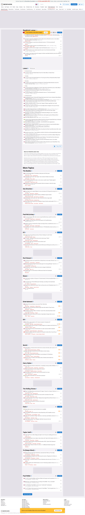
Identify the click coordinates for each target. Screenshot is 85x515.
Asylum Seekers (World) (40, 334)
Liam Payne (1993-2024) (29, 200)
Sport (46, 7)
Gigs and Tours (36, 287)
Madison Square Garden (29, 196)
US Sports (36, 440)
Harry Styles (44, 9)
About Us (3, 502)
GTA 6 (26, 316)
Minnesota (27, 272)
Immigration (33, 334)
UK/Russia (27, 327)
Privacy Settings (67, 505)
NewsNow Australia (26, 507)
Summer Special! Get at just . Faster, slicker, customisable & (42, 1)
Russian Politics (36, 356)
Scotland (29, 185)
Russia (34, 327)
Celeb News (38, 262)
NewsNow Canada (25, 506)
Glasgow (31, 287)
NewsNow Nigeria (25, 503)
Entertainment (51, 7)
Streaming (32, 316)
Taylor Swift (61, 9)
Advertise (45, 502)
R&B (33, 46)
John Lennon (27, 182)
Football (42, 7)
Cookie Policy (66, 502)
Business (37, 7)
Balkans (38, 349)
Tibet (26, 353)
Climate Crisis (29, 7)
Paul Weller (69, 9)
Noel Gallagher (27, 243)
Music (29, 41)
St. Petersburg (27, 356)
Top (24, 32)
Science (60, 7)
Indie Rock (27, 411)
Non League (27, 269)
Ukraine (21, 7)
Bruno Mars (27, 46)
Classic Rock (27, 175)
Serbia (26, 349)
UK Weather (27, 324)
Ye (65, 9)
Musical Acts (11, 9)
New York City (36, 196)
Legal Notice (66, 503)
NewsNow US (24, 502)
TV (32, 411)
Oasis (57, 9)
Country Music (32, 262)
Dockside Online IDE (47, 504)
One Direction (23, 9)
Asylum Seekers (28, 334)
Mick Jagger (27, 396)
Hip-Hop (26, 41)
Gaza (17, 7)
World (14, 7)
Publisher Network (46, 500)
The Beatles (17, 9)
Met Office (31, 324)
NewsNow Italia (25, 505)
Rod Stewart (38, 9)
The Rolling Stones (51, 9)
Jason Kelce (32, 440)
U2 (34, 9)
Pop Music (36, 193)
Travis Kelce (27, 440)
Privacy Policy (66, 500)
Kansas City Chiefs (28, 443)
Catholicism (32, 309)
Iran (24, 7)
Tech (57, 7)
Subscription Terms (68, 504)
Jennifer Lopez (75, 9)
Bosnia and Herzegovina (32, 349)
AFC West (39, 443)
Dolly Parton (32, 193)
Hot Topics (7, 7)
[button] (32, 68)
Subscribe (3, 504)
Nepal (28, 353)
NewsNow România (26, 504)
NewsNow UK (24, 500)
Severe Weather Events (38, 324)
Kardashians (33, 458)
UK (11, 7)
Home (2, 7)
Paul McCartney (30, 9)
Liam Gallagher (34, 414)
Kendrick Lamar (4, 9)
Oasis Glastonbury (28, 414)
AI (33, 7)
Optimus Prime (38, 306)
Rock (31, 175)
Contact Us (3, 503)
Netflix (29, 316)
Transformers (32, 306)
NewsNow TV (3, 505)
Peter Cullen (27, 306)
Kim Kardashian (27, 458)
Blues (31, 403)
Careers (44, 503)
